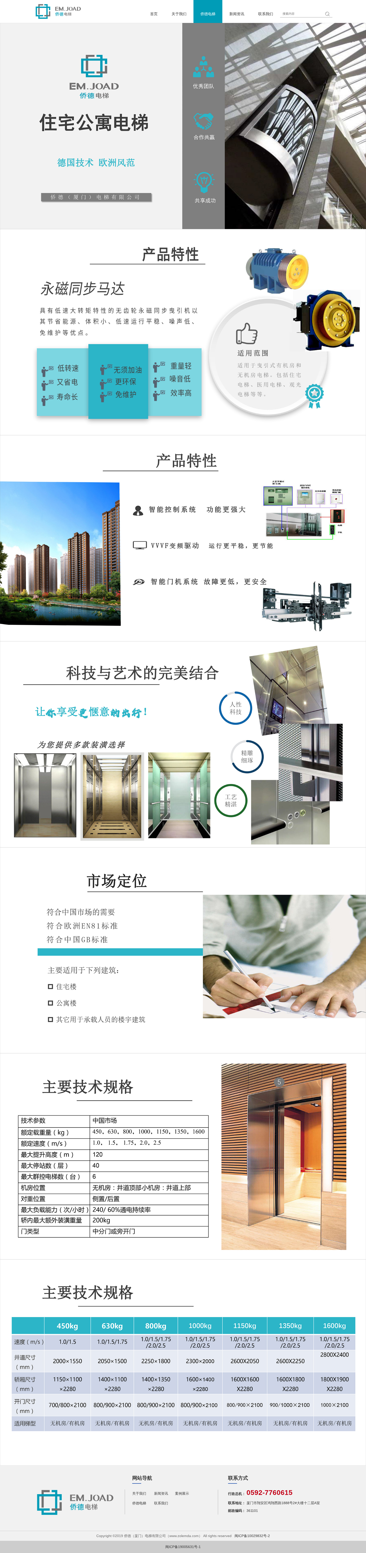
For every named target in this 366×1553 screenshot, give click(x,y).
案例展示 (182, 1493)
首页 (154, 14)
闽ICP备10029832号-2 (252, 1536)
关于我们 (179, 14)
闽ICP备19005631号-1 (183, 1547)
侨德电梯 (207, 14)
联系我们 (265, 14)
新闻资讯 (236, 14)
